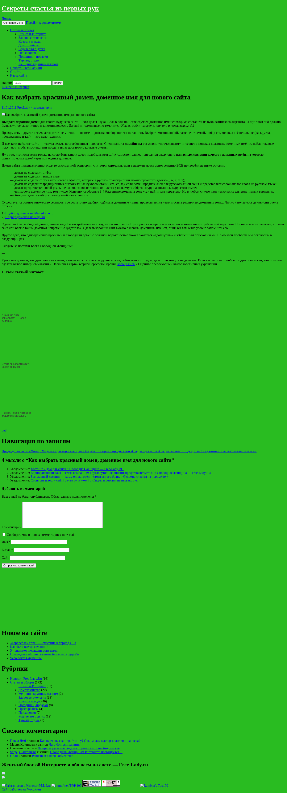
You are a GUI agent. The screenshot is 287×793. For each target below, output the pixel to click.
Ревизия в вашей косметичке (52, 756)
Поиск (6, 18)
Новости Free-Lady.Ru (26, 68)
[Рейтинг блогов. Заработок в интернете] (91, 785)
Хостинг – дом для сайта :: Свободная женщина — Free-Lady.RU (77, 469)
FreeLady (23, 107)
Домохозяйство (29, 45)
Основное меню (13, 22)
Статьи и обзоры (22, 30)
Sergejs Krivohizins (23, 752)
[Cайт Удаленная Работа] (3, 778)
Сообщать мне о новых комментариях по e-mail (41, 534)
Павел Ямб (18, 740)
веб (4, 430)
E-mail (7, 550)
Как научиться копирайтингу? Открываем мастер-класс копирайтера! (90, 740)
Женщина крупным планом (38, 64)
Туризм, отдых (28, 60)
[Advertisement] (33, 597)
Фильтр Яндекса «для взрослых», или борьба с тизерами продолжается (67, 451)
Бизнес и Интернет (32, 34)
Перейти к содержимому (44, 22)
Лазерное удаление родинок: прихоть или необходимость (79, 748)
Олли (14, 756)
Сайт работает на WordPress (21, 789)
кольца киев (126, 264)
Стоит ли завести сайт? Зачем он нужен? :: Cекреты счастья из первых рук (84, 480)
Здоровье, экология (32, 37)
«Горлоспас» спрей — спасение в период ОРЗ (43, 643)
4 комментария (41, 107)
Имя (6, 542)
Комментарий (11, 527)
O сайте (15, 71)
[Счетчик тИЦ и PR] (111, 785)
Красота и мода (29, 41)
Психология (27, 53)
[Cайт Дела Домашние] (3, 774)
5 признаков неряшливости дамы (34, 650)
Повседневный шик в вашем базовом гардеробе (44, 654)
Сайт (5, 557)
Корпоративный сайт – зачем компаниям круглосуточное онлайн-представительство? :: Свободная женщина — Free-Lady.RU (121, 473)
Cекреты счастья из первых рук (50, 8)
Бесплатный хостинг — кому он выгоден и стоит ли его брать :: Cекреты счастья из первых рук (99, 476)
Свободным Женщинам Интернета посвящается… (86, 752)
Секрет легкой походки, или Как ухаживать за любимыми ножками (194, 451)
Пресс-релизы (28, 709)
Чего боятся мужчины (26, 658)
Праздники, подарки (33, 56)
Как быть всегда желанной (29, 646)
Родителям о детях (31, 49)
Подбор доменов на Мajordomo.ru (29, 213)
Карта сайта (18, 75)
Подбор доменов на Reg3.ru (25, 217)
